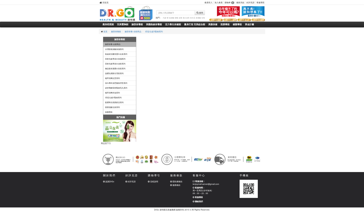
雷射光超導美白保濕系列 (115, 59)
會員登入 (208, 2)
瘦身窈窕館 (108, 24)
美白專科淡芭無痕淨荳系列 (116, 83)
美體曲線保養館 (154, 24)
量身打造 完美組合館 (194, 24)
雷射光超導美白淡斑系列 (115, 64)
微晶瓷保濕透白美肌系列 (115, 69)
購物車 (229, 2)
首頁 (105, 31)
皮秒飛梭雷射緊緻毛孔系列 (116, 88)
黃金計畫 (249, 24)
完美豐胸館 (122, 24)
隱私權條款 (177, 181)
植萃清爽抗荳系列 (112, 78)
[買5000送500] (145, 12)
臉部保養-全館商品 (133, 31)
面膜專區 (225, 24)
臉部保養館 (137, 24)
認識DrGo (109, 181)
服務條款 (176, 185)
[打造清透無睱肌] (258, 19)
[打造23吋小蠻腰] (230, 19)
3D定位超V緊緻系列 (154, 31)
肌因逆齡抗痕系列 (112, 107)
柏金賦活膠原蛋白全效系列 (116, 54)
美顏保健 (212, 24)
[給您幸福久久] (244, 19)
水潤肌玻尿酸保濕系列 (114, 49)
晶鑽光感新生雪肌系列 (114, 73)
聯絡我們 (198, 201)
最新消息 (240, 2)
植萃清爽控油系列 (112, 93)
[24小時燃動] (228, 11)
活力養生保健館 (173, 24)
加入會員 (219, 2)
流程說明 (154, 181)
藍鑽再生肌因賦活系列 (114, 102)
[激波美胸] (253, 11)
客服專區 (260, 2)
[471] (119, 131)
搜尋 (200, 12)
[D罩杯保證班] (216, 19)
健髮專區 (237, 24)
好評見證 (250, 2)
